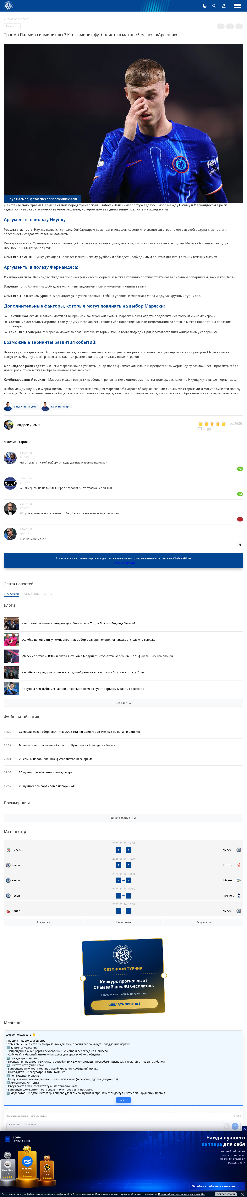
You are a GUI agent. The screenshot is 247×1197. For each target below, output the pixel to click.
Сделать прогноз (124, 1004)
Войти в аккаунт (123, 563)
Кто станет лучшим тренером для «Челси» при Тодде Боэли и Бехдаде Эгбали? (78, 623)
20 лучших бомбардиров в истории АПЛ (48, 786)
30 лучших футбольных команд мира (46, 772)
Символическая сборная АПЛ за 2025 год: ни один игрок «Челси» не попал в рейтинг (79, 731)
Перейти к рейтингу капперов (217, 1186)
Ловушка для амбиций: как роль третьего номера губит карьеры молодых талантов (83, 689)
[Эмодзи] (226, 1126)
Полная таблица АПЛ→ (124, 817)
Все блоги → (123, 703)
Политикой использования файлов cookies (181, 1194)
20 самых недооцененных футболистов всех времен (56, 759)
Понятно (123, 1100)
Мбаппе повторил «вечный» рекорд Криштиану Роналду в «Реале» (67, 745)
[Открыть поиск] (214, 6)
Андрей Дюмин (29, 424)
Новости (12, 26)
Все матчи (43, 922)
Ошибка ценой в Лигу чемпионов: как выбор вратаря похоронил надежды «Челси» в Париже (88, 639)
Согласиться (226, 1194)
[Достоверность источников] (209, 428)
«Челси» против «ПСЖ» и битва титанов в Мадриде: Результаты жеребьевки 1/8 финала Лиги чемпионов (97, 656)
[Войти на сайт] (224, 6)
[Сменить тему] (204, 6)
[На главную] (8, 5)
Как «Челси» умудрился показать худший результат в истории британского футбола (83, 672)
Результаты (204, 922)
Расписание (123, 922)
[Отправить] (235, 1126)
